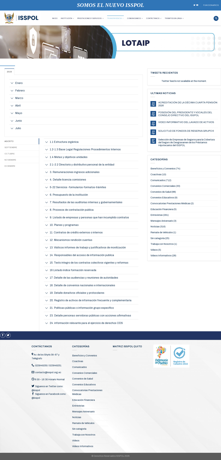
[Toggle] (12, 83)
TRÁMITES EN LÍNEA (173, 18)
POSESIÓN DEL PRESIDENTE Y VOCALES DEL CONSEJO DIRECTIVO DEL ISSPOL (185, 114)
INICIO (54, 18)
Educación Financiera (161, 209)
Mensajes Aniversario (161, 221)
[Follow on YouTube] (197, 5)
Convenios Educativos (162, 197)
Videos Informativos (161, 255)
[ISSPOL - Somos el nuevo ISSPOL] (25, 18)
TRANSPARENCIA (114, 18)
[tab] (9, 71)
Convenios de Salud (160, 192)
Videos (154, 250)
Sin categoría (157, 238)
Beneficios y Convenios (162, 168)
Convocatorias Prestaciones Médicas (170, 203)
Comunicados (157, 180)
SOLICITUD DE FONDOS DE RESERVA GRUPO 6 (186, 131)
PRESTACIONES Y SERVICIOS (89, 18)
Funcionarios (211, 5)
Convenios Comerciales (162, 186)
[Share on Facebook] (2, 335)
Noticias (155, 226)
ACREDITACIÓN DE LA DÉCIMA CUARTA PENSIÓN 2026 (187, 104)
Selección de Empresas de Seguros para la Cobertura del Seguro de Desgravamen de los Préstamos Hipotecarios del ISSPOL (186, 142)
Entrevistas (156, 215)
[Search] (216, 18)
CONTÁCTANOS (152, 18)
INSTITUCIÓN (66, 18)
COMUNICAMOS (134, 18)
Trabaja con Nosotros (162, 244)
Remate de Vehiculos (161, 232)
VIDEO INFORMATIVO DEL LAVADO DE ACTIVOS (186, 122)
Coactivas (155, 174)
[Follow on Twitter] (194, 5)
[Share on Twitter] (8, 335)
